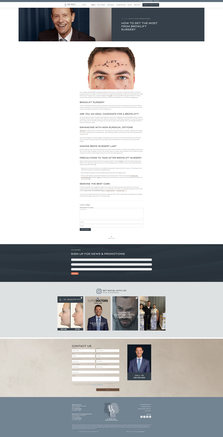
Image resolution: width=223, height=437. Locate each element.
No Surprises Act (145, 404)
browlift (110, 95)
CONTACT (156, 1)
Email (73, 353)
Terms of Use (93, 384)
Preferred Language (76, 364)
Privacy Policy (100, 384)
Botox (98, 177)
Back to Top (111, 238)
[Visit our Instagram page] (141, 417)
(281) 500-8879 (78, 408)
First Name (74, 348)
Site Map (147, 410)
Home (122, 18)
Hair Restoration (121, 4)
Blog (126, 18)
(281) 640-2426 (139, 377)
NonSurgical (110, 4)
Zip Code (98, 359)
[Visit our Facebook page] (144, 417)
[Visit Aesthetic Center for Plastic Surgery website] (84, 5)
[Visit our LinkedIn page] (150, 417)
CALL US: (145, 1)
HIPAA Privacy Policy (144, 408)
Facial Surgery (101, 4)
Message (74, 375)
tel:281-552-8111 (110, 190)
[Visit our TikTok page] (147, 417)
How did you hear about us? (102, 364)
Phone (97, 353)
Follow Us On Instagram (111, 292)
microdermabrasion (86, 177)
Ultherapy (82, 130)
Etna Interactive (142, 431)
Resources (137, 4)
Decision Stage (75, 369)
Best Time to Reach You (77, 359)
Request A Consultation (151, 4)
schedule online (120, 190)
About (93, 4)
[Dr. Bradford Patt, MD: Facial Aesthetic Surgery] (111, 410)
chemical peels (134, 175)
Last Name (98, 348)
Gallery (130, 4)
